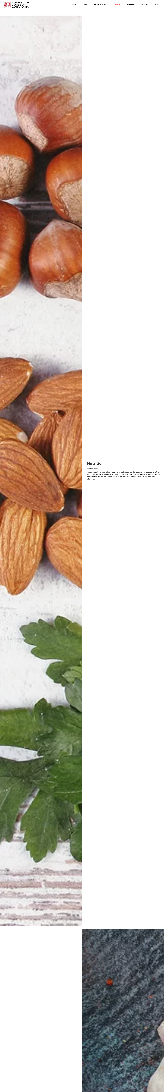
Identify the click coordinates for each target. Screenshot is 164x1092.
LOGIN (157, 5)
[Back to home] (18, 5)
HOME (74, 5)
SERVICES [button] (117, 5)
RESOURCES (131, 5)
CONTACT (144, 5)
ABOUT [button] (85, 5)
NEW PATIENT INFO (100, 5)
